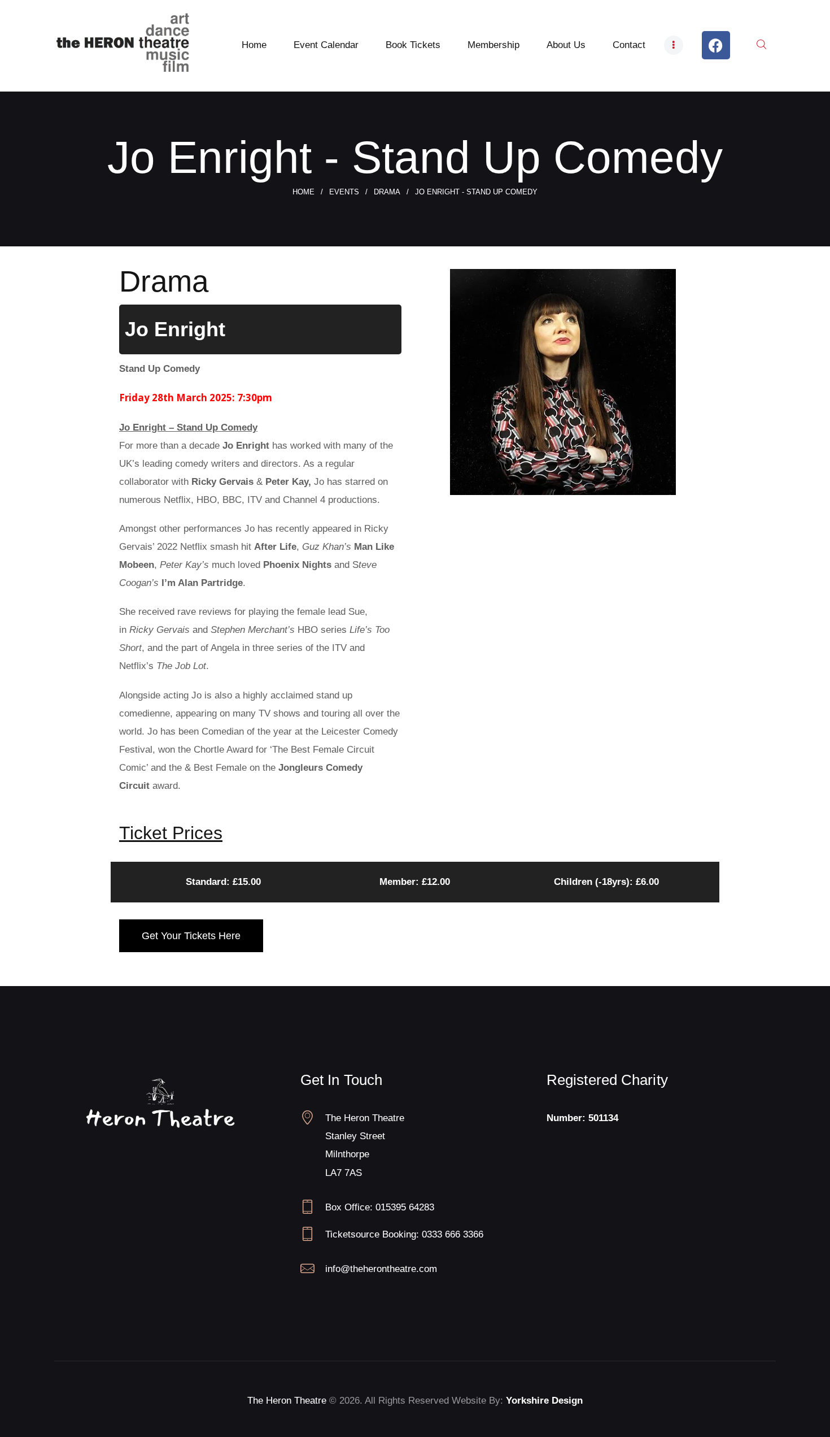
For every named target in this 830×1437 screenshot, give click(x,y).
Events (344, 192)
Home (303, 192)
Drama (387, 192)
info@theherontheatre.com (381, 1269)
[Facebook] (716, 45)
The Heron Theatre (286, 1400)
